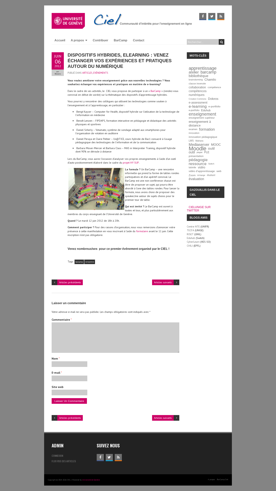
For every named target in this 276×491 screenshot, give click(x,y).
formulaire (142, 231)
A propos (77, 40)
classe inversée (197, 83)
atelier (194, 72)
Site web (57, 387)
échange (201, 175)
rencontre (89, 262)
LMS (191, 140)
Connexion (57, 456)
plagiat (199, 152)
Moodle (197, 148)
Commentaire (62, 319)
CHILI (190, 245)
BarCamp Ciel (222, 479)
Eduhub (205, 110)
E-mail (57, 372)
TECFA (190, 230)
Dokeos (213, 98)
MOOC (216, 144)
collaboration (197, 87)
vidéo (201, 167)
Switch (211, 164)
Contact (138, 40)
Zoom (192, 175)
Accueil (59, 40)
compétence (214, 87)
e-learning (198, 106)
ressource (198, 164)
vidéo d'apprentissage (202, 171)
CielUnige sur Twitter (199, 208)
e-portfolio (214, 106)
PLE (206, 152)
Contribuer (100, 40)
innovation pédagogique (203, 137)
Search (221, 42)
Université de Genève (91, 480)
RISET (190, 234)
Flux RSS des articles (64, 461)
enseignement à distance (200, 123)
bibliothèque (198, 76)
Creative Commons (197, 99)
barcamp (79, 262)
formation (207, 129)
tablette (192, 167)
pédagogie (198, 160)
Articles (87, 72)
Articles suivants (163, 282)
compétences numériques (198, 92)
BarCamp (120, 40)
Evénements (100, 72)
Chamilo (210, 79)
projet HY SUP (131, 162)
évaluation (196, 179)
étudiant (211, 175)
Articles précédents (70, 282)
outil (211, 148)
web (218, 171)
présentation (196, 156)
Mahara (199, 140)
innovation (194, 133)
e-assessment (198, 102)
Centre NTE (193, 226)
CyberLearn (193, 241)
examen (193, 129)
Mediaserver (199, 144)
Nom (56, 358)
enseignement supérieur (202, 118)
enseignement (202, 114)
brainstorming (196, 79)
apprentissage (202, 68)
